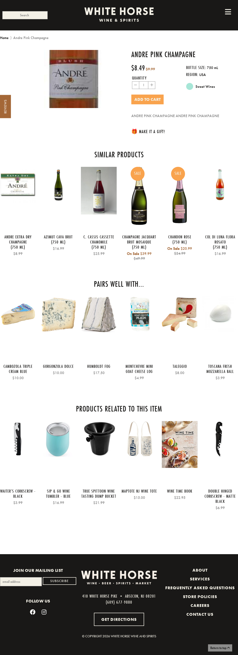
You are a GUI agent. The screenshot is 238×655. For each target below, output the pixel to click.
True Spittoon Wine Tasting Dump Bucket (98, 493)
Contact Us (199, 614)
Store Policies (200, 597)
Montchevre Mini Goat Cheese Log (139, 368)
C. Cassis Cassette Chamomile (98, 239)
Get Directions (119, 619)
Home (4, 37)
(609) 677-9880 (119, 602)
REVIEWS (5, 107)
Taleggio (180, 366)
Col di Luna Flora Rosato (220, 239)
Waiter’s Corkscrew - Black (18, 493)
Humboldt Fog (98, 366)
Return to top (218, 648)
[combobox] (25, 15)
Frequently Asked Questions (200, 588)
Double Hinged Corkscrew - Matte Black (220, 496)
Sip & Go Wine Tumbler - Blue (58, 493)
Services (200, 579)
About (200, 570)
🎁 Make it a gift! (148, 131)
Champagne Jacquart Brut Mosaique (139, 239)
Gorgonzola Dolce (58, 366)
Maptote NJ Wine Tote (139, 491)
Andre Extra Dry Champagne (18, 239)
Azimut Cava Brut (58, 237)
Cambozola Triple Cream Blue (18, 368)
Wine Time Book (179, 491)
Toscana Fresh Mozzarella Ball (220, 368)
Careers (200, 605)
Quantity (139, 78)
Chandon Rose (179, 237)
